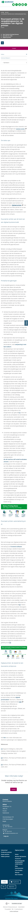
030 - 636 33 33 (8, 826)
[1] (20, 412)
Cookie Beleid (21, 907)
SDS (3, 886)
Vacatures (18, 858)
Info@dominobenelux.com (11, 833)
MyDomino (11, 886)
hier (4, 737)
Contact (14, 48)
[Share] (2, 42)
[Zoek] (16, 4)
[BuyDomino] (13, 4)
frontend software (16, 546)
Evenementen (19, 868)
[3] (10, 642)
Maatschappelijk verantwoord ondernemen (20, 862)
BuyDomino (16, 882)
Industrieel (4, 850)
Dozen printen (5, 854)
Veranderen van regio (17, 903)
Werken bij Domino (20, 856)
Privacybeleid (8, 909)
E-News (4, 882)
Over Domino (19, 874)
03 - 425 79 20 (8, 831)
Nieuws (17, 872)
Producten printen (6, 852)
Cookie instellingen (14, 911)
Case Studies (18, 870)
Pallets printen (5, 856)
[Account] (19, 4)
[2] (20, 605)
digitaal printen (20, 129)
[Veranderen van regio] (22, 4)
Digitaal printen (19, 850)
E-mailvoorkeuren (19, 909)
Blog (16, 866)
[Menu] (25, 4)
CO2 (20, 702)
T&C (13, 909)
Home (16, 854)
